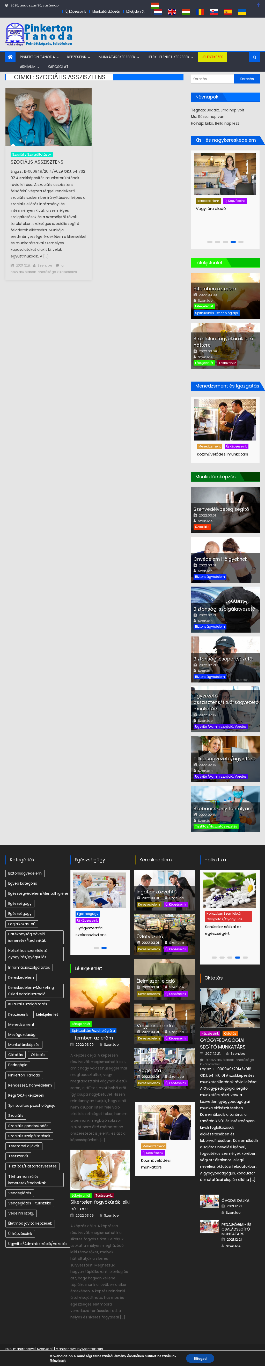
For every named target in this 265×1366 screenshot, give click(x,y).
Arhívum (27, 66)
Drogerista (206, 208)
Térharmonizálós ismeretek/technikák (27, 1180)
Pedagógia (17, 1064)
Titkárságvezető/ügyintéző (225, 758)
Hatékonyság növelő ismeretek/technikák (27, 937)
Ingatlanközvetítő (157, 892)
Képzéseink (76, 56)
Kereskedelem (208, 201)
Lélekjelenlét (135, 11)
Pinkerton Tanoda (37, 56)
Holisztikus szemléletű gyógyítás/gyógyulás (27, 954)
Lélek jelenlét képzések (168, 56)
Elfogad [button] (200, 1358)
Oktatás (15, 1054)
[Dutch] (158, 11)
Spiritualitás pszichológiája (216, 313)
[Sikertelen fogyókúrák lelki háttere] (100, 1170)
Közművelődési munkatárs (222, 454)
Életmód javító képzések (30, 1223)
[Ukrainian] (242, 11)
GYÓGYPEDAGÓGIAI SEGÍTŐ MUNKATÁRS (223, 1043)
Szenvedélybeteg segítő (221, 509)
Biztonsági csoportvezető (223, 659)
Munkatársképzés (106, 11)
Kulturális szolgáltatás (27, 1004)
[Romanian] (200, 11)
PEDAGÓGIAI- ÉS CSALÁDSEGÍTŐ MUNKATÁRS (237, 1229)
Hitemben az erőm (215, 288)
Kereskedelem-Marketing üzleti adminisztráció (31, 991)
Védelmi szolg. (21, 1213)
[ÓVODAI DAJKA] (209, 1201)
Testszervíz (227, 363)
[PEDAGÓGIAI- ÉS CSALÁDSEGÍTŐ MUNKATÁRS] (209, 1226)
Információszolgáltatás (29, 967)
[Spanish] (228, 11)
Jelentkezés (212, 56)
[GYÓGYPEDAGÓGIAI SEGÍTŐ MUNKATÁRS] (230, 1008)
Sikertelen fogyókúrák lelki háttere (100, 1205)
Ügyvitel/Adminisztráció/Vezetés (221, 726)
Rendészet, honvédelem (30, 1085)
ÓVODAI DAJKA (235, 1200)
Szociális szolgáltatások (31, 154)
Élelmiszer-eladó (156, 981)
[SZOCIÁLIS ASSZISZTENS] (48, 117)
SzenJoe (45, 265)
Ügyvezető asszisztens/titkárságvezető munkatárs (226, 702)
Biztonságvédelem (210, 576)
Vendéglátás (19, 1193)
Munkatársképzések (117, 56)
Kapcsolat (58, 66)
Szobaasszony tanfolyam (223, 808)
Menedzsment (209, 446)
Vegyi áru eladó (155, 1025)
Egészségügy (20, 903)
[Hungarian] (155, 5)
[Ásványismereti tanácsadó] (228, 890)
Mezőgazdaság (21, 1034)
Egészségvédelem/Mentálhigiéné (38, 893)
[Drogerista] (224, 174)
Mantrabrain (92, 1348)
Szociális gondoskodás (28, 1125)
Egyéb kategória (22, 883)
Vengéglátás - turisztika (29, 1203)
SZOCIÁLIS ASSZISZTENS (37, 162)
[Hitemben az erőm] (100, 998)
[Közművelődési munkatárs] (225, 420)
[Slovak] (214, 11)
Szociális (202, 527)
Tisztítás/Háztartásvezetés (216, 826)
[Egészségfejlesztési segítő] (100, 890)
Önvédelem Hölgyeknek (220, 559)
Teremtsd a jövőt (24, 1146)
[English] (172, 11)
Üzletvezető (150, 936)
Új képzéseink (75, 11)
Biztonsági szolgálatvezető (224, 609)
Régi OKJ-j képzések (26, 1095)
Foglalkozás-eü (21, 924)
